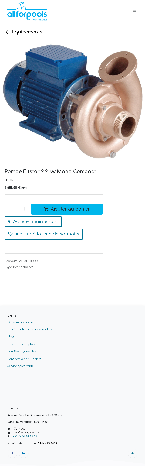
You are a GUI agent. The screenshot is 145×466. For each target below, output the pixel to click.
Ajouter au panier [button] (69, 239)
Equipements (26, 32)
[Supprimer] (9, 239)
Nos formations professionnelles (29, 359)
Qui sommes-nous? (20, 352)
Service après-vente (20, 396)
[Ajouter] (24, 239)
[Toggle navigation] (134, 11)
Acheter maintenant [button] (35, 251)
